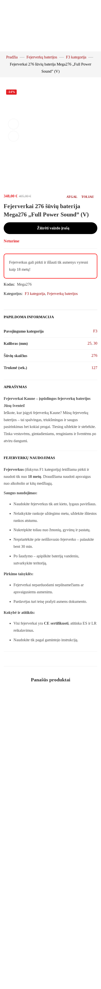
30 (95, 343)
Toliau (87, 197)
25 (89, 343)
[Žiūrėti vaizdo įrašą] (13, 124)
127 (94, 368)
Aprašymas (15, 387)
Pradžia (12, 57)
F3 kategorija (76, 57)
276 (94, 355)
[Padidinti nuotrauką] (13, 136)
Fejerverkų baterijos (41, 57)
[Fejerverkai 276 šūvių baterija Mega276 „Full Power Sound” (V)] (50, 169)
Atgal (71, 197)
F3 (95, 331)
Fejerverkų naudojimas (29, 458)
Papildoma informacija (29, 317)
